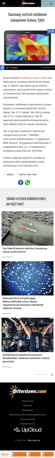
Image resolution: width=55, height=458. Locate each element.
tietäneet (24, 77)
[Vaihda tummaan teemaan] (51, 3)
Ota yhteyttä (27, 410)
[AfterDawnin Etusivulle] (27, 3)
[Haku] (44, 3)
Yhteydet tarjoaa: (27, 424)
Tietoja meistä (27, 401)
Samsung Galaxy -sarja (28, 174)
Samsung (10, 174)
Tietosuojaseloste (27, 419)
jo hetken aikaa (38, 77)
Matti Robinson (12, 67)
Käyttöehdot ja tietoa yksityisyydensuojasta (27, 415)
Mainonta (27, 405)
